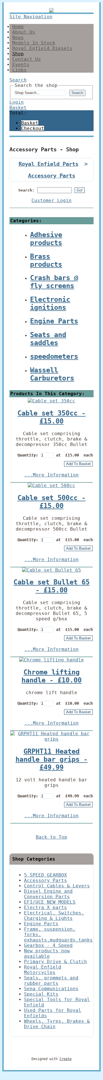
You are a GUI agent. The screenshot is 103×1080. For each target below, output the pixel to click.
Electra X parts (45, 907)
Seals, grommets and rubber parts (51, 980)
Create (66, 1059)
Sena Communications (51, 988)
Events (20, 64)
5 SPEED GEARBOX (45, 875)
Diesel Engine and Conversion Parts (48, 894)
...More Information (51, 475)
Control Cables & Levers (57, 886)
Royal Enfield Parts (48, 164)
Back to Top (51, 837)
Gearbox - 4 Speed (48, 945)
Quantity (26, 455)
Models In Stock (33, 43)
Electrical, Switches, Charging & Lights (54, 915)
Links (19, 70)
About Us (23, 32)
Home (18, 26)
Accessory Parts (51, 176)
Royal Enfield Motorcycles (42, 969)
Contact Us (26, 59)
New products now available (47, 953)
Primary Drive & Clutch (55, 961)
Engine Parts (41, 923)
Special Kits (41, 994)
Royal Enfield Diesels (42, 48)
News (18, 37)
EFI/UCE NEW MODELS (50, 902)
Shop (18, 53)
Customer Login (51, 200)
